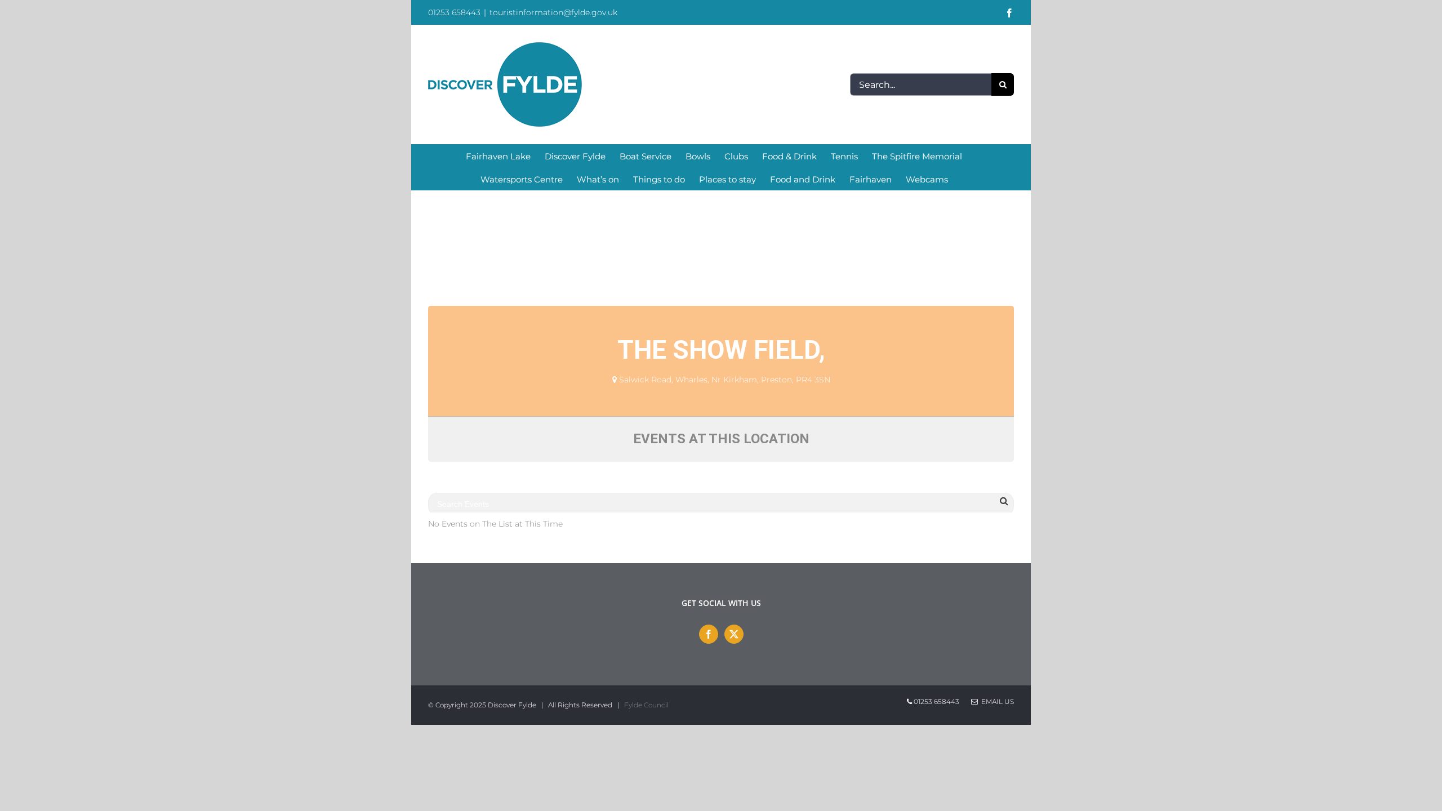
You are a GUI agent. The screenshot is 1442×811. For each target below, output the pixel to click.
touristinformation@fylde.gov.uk (553, 12)
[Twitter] (734, 634)
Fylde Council (646, 705)
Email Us (996, 701)
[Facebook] (708, 634)
